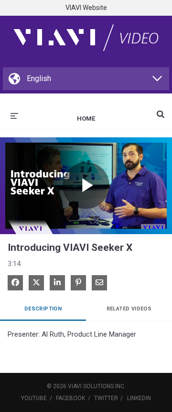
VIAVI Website (86, 7)
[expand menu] (14, 115)
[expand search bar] (160, 110)
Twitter (106, 398)
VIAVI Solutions (91, 386)
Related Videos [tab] (129, 309)
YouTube (34, 398)
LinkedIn (139, 398)
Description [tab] (43, 309)
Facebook (70, 398)
